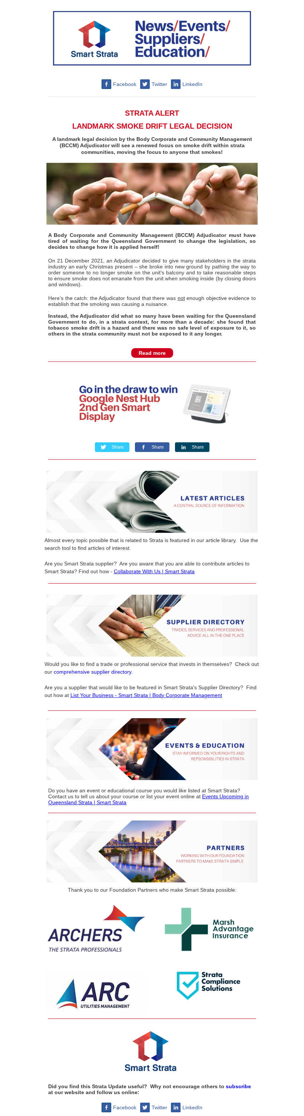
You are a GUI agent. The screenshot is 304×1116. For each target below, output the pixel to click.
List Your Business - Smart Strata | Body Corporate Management (146, 695)
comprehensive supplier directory (92, 672)
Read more (152, 353)
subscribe (238, 1086)
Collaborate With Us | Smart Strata (154, 571)
